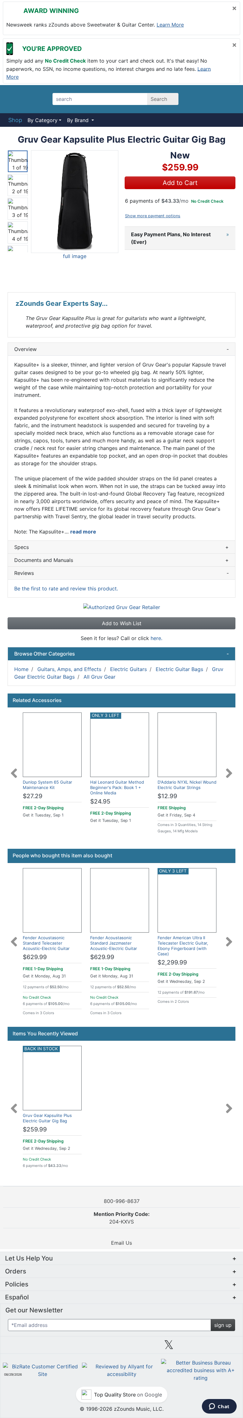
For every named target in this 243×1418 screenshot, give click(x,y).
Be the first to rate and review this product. (66, 588)
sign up (223, 1325)
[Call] (228, 99)
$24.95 (100, 801)
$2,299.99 (172, 962)
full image (74, 256)
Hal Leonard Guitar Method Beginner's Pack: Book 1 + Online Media (117, 787)
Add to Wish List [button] (121, 623)
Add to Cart (180, 183)
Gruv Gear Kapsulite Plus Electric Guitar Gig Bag (47, 1118)
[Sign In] (213, 99)
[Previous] (14, 769)
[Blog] (26, 1347)
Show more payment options (152, 215)
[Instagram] (121, 1347)
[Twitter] (169, 1347)
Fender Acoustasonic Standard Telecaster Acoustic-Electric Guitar (46, 943)
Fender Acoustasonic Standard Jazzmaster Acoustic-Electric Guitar (113, 943)
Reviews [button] (121, 573)
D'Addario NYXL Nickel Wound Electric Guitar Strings (187, 785)
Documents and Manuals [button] (121, 560)
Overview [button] (121, 349)
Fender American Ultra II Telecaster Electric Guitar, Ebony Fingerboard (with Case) (183, 945)
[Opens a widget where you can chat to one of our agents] (219, 1407)
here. (156, 638)
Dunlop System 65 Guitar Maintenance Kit (47, 785)
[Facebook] (74, 1347)
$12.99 (167, 796)
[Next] (229, 769)
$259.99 (35, 1129)
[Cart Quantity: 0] (196, 99)
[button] (74, 202)
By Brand (78, 120)
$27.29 (32, 796)
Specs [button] (121, 547)
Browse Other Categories (121, 653)
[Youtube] (216, 1347)
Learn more (170, 25)
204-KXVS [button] (122, 1218)
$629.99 (35, 957)
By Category (43, 120)
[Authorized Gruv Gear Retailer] (121, 606)
